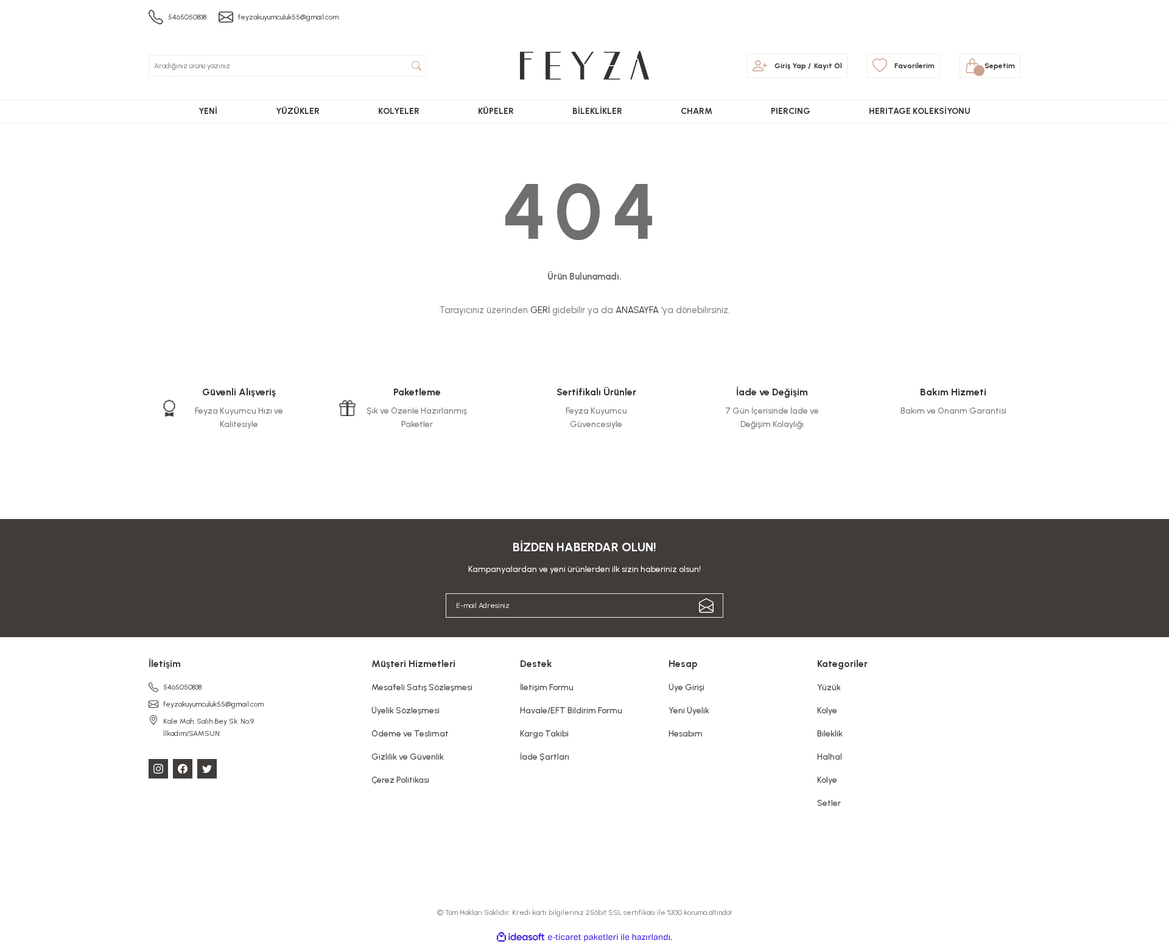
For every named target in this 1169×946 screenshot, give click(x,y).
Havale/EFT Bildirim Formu (571, 710)
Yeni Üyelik (689, 710)
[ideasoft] (520, 937)
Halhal (829, 757)
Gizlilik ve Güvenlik (407, 757)
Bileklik (830, 734)
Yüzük (829, 687)
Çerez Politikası (400, 780)
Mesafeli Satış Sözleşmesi (421, 687)
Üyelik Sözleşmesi (405, 710)
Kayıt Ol (828, 66)
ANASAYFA (637, 310)
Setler (829, 803)
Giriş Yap (790, 66)
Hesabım (686, 734)
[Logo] (584, 65)
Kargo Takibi (544, 734)
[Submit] (706, 605)
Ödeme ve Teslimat (410, 734)
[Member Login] (760, 65)
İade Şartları (544, 757)
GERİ (540, 310)
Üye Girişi (686, 687)
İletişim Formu (547, 687)
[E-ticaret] (583, 937)
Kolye (827, 710)
